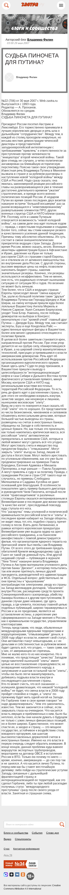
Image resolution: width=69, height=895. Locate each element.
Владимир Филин (40, 39)
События (37, 832)
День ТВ (8, 855)
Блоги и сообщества (16, 832)
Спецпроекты (23, 839)
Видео (7, 839)
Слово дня (52, 832)
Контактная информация (26, 849)
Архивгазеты (32, 864)
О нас (7, 849)
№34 (19, 863)
